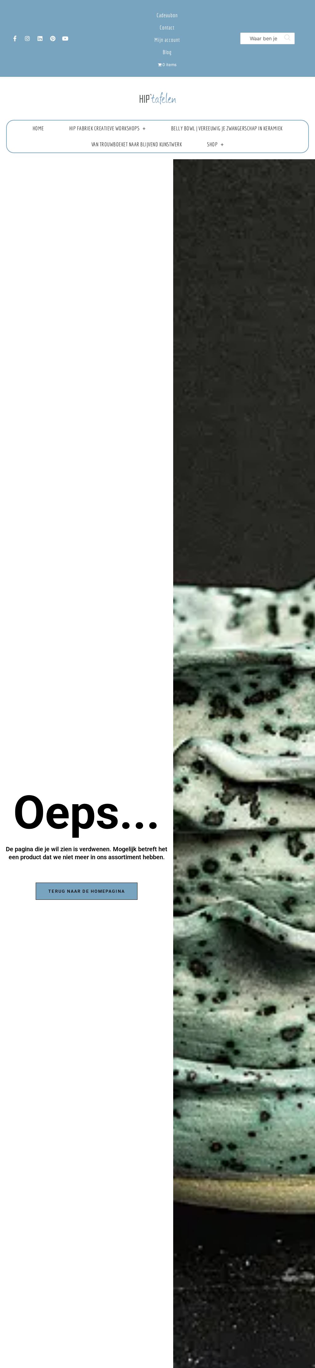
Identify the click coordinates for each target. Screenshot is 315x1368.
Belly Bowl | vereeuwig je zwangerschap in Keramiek (227, 128)
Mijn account (167, 40)
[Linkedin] (40, 38)
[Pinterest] (52, 38)
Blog (167, 52)
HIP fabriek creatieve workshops (104, 128)
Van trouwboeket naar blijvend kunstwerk (136, 144)
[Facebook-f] (14, 38)
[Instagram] (27, 38)
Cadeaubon (167, 15)
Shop (212, 144)
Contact (167, 27)
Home (38, 128)
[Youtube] (65, 38)
